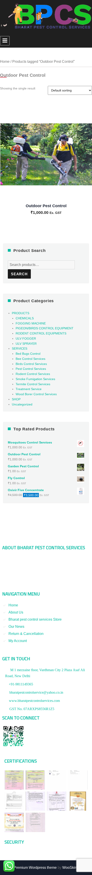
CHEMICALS (25, 318)
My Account (17, 641)
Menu (5, 40)
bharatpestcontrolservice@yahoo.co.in (36, 692)
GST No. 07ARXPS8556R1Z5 (31, 709)
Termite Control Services (33, 384)
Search (19, 274)
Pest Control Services (31, 369)
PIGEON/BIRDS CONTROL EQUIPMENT (44, 328)
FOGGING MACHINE (31, 323)
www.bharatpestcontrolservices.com (34, 700)
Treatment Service (29, 389)
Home (5, 61)
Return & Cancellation (26, 634)
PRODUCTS (20, 313)
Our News (16, 626)
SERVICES (19, 348)
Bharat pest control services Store (35, 619)
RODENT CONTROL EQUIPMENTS (41, 333)
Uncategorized (22, 404)
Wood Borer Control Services (36, 394)
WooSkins (70, 867)
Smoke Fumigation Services (35, 379)
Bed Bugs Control (28, 353)
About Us (15, 612)
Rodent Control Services (33, 374)
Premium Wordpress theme (35, 867)
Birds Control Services (31, 364)
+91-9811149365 (21, 684)
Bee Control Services (30, 359)
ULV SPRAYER (26, 343)
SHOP (16, 399)
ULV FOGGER (26, 338)
